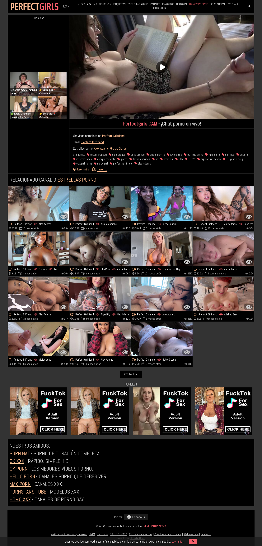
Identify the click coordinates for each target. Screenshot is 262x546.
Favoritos (168, 4)
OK (193, 541)
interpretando (84, 159)
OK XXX (17, 461)
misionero (214, 155)
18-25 (191, 159)
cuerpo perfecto (105, 159)
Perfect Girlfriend (113, 135)
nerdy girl (102, 163)
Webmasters (191, 534)
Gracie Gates (118, 148)
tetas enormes (141, 159)
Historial (181, 4)
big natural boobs (210, 159)
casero (243, 155)
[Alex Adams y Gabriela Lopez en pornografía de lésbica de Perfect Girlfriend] (100, 249)
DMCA (92, 534)
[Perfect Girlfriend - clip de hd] (38, 203)
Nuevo (81, 4)
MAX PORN (20, 484)
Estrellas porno (138, 4)
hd (156, 159)
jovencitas (176, 155)
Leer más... (178, 541)
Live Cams (232, 4)
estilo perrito (157, 155)
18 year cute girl (235, 159)
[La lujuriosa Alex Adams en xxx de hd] (223, 249)
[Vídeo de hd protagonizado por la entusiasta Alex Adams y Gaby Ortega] (162, 339)
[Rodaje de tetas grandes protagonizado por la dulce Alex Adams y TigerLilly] (100, 294)
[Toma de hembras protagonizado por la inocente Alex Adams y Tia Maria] (38, 249)
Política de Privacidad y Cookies (69, 534)
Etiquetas (119, 4)
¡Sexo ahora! (217, 4)
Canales (155, 4)
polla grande (137, 155)
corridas (229, 155)
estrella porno (195, 155)
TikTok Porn (158, 8)
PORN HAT (20, 453)
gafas (124, 159)
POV (180, 159)
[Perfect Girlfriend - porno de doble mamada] (162, 203)
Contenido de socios (140, 534)
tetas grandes (98, 155)
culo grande (118, 155)
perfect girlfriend (122, 163)
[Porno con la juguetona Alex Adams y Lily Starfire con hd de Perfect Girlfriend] (38, 294)
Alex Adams (101, 148)
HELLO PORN (22, 476)
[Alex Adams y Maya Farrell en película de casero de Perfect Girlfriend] (100, 339)
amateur (168, 159)
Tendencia (105, 4)
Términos (102, 534)
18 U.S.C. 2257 (118, 534)
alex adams (144, 163)
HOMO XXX (20, 499)
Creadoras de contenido (167, 534)
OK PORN (19, 468)
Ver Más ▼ (131, 374)
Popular (92, 4)
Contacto (206, 534)
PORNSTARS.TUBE (28, 491)
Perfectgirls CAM (140, 123)
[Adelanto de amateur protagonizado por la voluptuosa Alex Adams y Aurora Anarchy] (100, 203)
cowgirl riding (84, 163)
